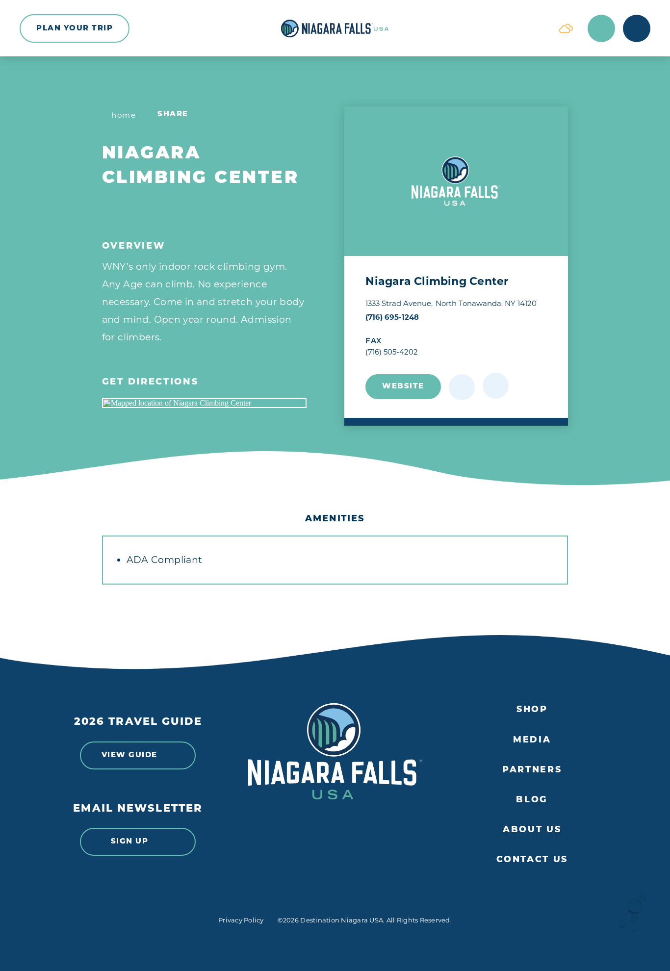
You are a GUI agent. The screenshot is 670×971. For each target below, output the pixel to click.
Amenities (334, 519)
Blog (532, 800)
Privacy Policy (241, 920)
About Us (532, 830)
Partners (532, 770)
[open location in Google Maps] (204, 403)
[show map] (496, 386)
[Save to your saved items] (462, 387)
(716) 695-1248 (392, 317)
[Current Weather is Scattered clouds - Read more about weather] (566, 28)
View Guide (129, 755)
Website (403, 386)
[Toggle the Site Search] (601, 28)
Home (123, 115)
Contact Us (532, 860)
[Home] (335, 28)
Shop (532, 710)
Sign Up (130, 841)
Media (532, 740)
